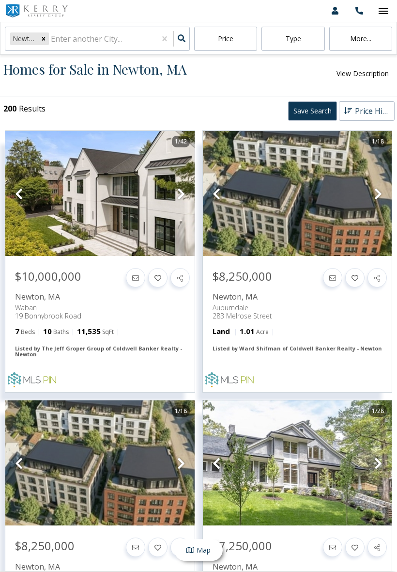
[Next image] (181, 194)
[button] (43, 38)
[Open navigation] (383, 11)
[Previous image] (18, 194)
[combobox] (52, 39)
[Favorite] (158, 277)
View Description (362, 73)
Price (225, 38)
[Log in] (335, 11)
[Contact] (135, 277)
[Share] (180, 277)
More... (360, 38)
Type (293, 38)
